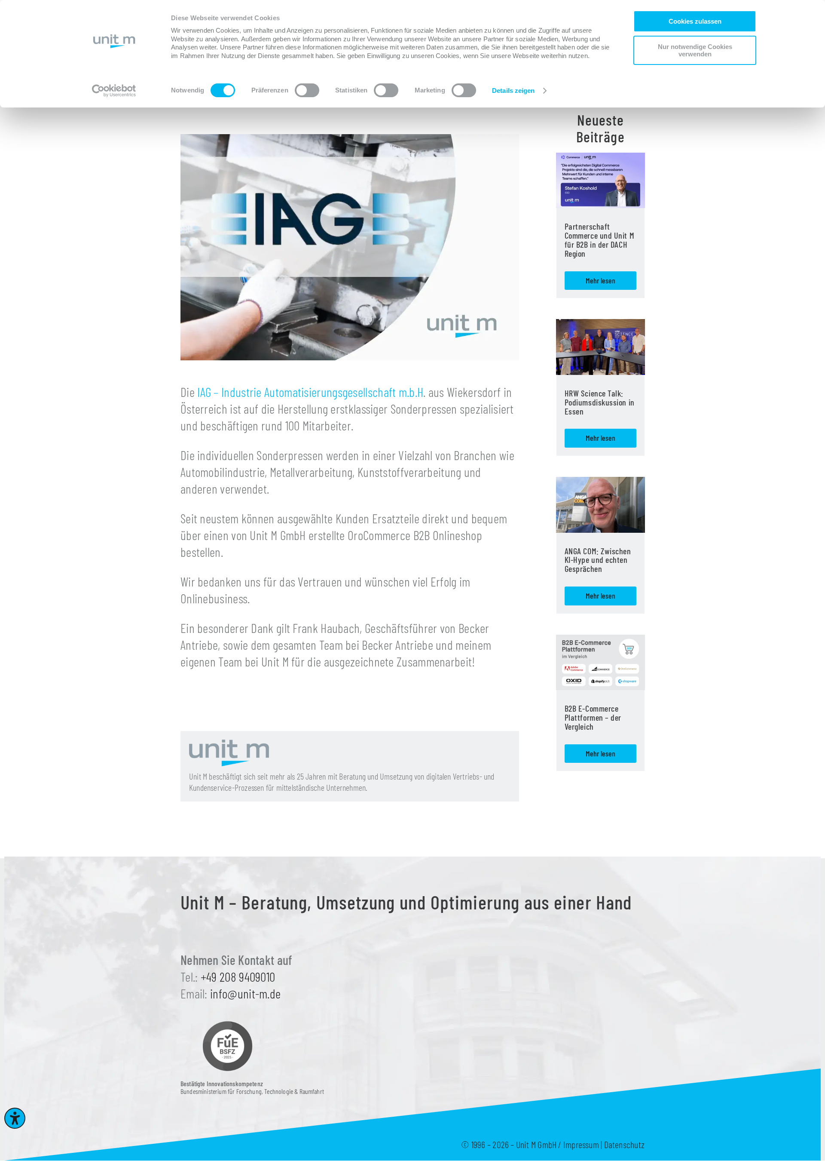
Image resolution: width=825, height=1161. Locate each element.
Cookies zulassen (695, 21)
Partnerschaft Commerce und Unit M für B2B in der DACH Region (599, 239)
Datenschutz (624, 1144)
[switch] (307, 90)
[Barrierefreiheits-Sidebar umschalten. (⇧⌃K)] (14, 1118)
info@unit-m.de (245, 993)
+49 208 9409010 (238, 976)
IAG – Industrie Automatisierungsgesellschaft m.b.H (310, 391)
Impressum (581, 1144)
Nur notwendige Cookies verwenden (695, 50)
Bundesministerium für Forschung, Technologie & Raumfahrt (252, 1087)
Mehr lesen (600, 280)
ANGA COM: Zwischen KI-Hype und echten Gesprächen (598, 560)
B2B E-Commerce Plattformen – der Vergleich (593, 717)
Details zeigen (513, 90)
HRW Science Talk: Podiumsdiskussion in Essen (600, 402)
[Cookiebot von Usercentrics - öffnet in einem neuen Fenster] (114, 90)
